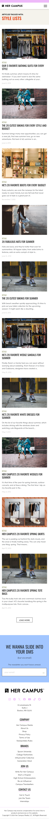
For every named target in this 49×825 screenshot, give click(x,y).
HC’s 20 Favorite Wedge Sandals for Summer (21, 356)
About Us (24, 728)
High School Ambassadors (24, 778)
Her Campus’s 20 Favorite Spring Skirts (23, 534)
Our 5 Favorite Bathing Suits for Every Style (23, 67)
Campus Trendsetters (24, 784)
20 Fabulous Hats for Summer (18, 242)
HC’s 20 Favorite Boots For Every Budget (24, 185)
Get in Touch (24, 795)
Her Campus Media (24, 725)
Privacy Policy (24, 734)
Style (4, 62)
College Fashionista (25, 754)
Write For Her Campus (24, 771)
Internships (24, 801)
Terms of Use (24, 737)
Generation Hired (24, 760)
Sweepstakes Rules (24, 740)
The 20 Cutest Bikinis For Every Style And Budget (24, 127)
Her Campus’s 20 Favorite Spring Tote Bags (22, 592)
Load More (24, 620)
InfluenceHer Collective (24, 757)
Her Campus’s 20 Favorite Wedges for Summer (22, 475)
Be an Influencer (24, 781)
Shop (24, 731)
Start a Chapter (24, 774)
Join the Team (24, 798)
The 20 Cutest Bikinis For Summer (20, 298)
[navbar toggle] (45, 6)
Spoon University (24, 751)
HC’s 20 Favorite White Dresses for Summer (20, 416)
